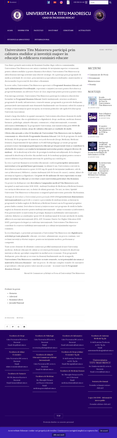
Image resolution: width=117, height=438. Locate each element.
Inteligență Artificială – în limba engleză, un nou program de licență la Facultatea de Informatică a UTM (99, 149)
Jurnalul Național (16, 303)
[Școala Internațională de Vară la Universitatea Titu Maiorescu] (92, 101)
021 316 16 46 (79, 2)
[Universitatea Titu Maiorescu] (58, 15)
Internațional (42, 39)
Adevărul (13, 297)
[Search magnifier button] (110, 2)
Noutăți (20, 318)
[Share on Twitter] (13, 326)
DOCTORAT (53, 30)
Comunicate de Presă (98, 75)
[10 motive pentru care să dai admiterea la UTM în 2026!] (92, 129)
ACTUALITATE (84, 30)
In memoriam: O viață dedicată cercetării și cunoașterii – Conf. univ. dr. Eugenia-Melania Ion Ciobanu (99, 169)
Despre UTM (23, 30)
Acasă (10, 30)
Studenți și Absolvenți (18, 39)
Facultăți (38, 30)
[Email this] (24, 326)
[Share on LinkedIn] (18, 326)
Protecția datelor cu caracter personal (58, 422)
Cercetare (68, 30)
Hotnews (13, 293)
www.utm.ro (21, 126)
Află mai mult (58, 435)
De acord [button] (104, 431)
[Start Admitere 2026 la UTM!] (92, 117)
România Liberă (16, 300)
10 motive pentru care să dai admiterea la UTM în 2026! (105, 130)
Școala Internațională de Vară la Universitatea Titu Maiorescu (105, 101)
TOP (58, 416)
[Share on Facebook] (7, 326)
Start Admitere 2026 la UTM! (105, 115)
